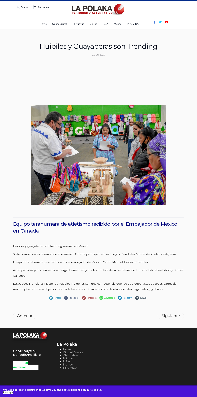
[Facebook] (155, 22)
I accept (8, 392)
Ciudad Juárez (59, 24)
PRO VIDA (133, 24)
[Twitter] (160, 22)
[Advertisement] (98, 81)
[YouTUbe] (166, 22)
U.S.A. (106, 24)
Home (43, 24)
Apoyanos (19, 367)
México (93, 24)
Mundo (118, 24)
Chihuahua (78, 24)
